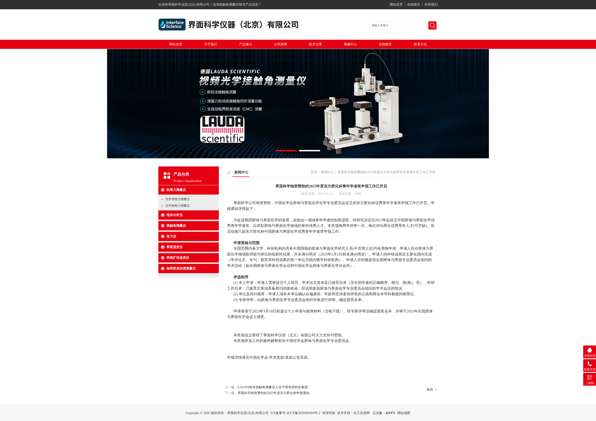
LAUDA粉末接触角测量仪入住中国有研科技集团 (273, 387)
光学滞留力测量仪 (178, 199)
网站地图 (403, 413)
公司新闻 (280, 44)
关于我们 (210, 44)
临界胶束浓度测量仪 (181, 268)
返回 (430, 389)
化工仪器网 (361, 413)
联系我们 (431, 4)
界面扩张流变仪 (177, 257)
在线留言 (413, 4)
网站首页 (396, 4)
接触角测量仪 (176, 225)
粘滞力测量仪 (176, 190)
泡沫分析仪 (174, 215)
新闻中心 (327, 172)
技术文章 (315, 44)
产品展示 (245, 44)
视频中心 (350, 44)
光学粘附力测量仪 (178, 205)
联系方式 (420, 44)
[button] (286, 150)
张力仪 (171, 236)
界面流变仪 (174, 247)
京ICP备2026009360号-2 (303, 413)
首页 (314, 172)
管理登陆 (328, 413)
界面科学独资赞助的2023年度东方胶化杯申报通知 (273, 393)
